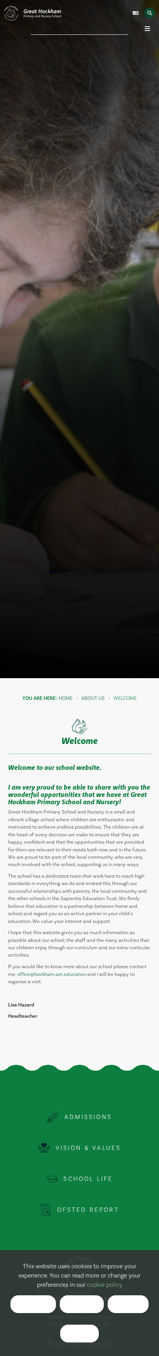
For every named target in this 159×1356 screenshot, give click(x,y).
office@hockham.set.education (51, 974)
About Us (93, 698)
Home (66, 698)
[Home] (33, 13)
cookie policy (104, 1285)
